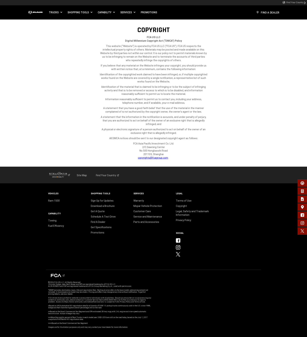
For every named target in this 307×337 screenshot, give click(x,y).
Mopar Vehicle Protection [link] (147, 206)
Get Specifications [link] (101, 227)
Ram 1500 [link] (54, 200)
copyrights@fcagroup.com (153, 157)
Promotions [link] (97, 232)
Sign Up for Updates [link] (102, 200)
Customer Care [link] (142, 211)
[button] (55, 12)
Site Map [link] (82, 175)
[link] (294, 2)
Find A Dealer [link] (98, 222)
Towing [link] (52, 220)
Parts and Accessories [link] (146, 222)
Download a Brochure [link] (103, 206)
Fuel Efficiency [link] (56, 225)
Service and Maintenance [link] (147, 216)
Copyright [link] (181, 206)
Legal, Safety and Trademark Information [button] (192, 213)
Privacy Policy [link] (183, 220)
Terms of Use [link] (184, 200)
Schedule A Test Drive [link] (103, 216)
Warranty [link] (138, 200)
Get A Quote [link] (98, 211)
